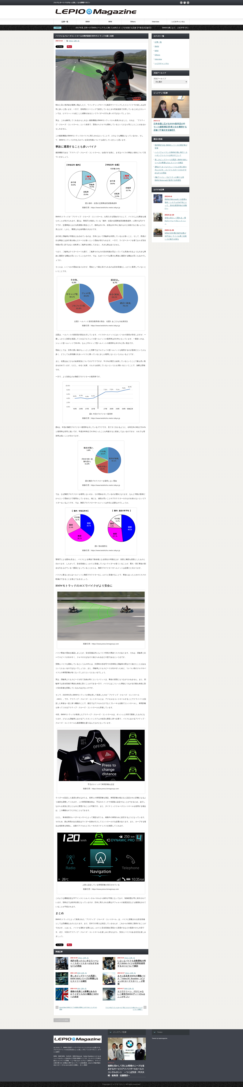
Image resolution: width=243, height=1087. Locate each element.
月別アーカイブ (160, 79)
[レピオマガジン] (96, 17)
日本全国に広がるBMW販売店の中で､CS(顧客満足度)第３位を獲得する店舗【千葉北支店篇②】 (170, 127)
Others (133, 22)
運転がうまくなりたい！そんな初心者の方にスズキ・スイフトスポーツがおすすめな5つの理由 (171, 170)
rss (181, 2)
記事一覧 (65, 22)
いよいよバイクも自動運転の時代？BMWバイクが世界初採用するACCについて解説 (131, 963)
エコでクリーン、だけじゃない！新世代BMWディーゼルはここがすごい (131, 994)
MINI (110, 22)
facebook (188, 2)
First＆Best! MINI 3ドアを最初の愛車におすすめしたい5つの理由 (78, 1008)
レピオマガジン (119, 1084)
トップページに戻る (61, 1020)
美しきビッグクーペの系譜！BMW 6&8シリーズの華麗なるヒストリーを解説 (84, 978)
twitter (184, 2)
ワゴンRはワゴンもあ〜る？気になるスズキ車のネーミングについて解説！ (124, 1008)
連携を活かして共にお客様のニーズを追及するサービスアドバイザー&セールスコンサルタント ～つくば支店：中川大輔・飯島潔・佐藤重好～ (126, 1071)
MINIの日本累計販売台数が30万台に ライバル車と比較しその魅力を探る (176, 236)
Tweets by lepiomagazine (159, 1038)
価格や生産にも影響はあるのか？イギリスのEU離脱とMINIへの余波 (84, 994)
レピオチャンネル (178, 22)
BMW (88, 22)
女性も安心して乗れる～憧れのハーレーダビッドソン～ (175, 221)
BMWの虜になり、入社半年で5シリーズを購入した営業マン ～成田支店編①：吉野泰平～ (147, 28)
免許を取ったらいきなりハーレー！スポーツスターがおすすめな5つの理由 (84, 963)
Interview (155, 22)
